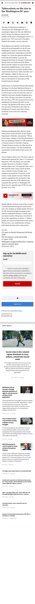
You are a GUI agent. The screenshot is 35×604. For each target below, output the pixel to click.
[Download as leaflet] (26, 22)
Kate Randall (5, 15)
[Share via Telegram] (17, 22)
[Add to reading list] (31, 22)
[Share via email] (22, 22)
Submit (17, 284)
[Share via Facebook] (4, 22)
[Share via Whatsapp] (13, 22)
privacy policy (13, 275)
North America (7, 315)
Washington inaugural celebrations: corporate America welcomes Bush (17, 243)
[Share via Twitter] (8, 22)
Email (5, 259)
